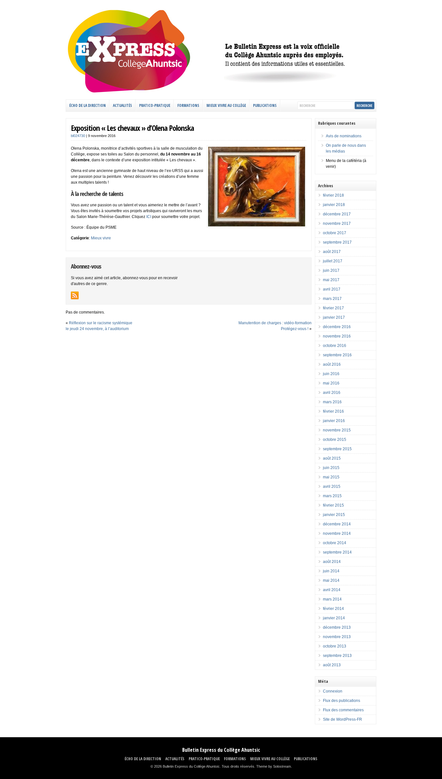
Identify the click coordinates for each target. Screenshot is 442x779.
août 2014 (332, 561)
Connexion (332, 691)
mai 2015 (331, 477)
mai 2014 (331, 580)
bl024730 (78, 136)
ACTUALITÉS (122, 105)
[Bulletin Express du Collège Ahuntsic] (221, 91)
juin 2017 (331, 270)
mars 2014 (332, 599)
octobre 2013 (334, 646)
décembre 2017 (337, 214)
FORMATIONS (188, 105)
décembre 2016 (337, 327)
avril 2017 (331, 289)
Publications (265, 105)
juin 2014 (331, 571)
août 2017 (332, 251)
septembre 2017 (337, 242)
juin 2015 (331, 467)
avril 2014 (331, 590)
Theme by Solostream (273, 766)
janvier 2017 (334, 317)
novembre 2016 (337, 336)
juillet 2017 (332, 261)
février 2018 (333, 195)
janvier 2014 (334, 618)
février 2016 (333, 411)
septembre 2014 (337, 552)
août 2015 (332, 458)
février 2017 (333, 308)
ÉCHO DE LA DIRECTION (87, 105)
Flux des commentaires (343, 710)
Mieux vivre (101, 238)
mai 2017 (331, 280)
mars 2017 (332, 298)
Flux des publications (341, 700)
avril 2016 (331, 392)
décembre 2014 (337, 524)
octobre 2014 (334, 543)
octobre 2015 (334, 439)
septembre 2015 (337, 449)
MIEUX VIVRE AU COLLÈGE (226, 105)
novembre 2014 (337, 533)
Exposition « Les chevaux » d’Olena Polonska (132, 127)
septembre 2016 (337, 355)
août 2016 (332, 364)
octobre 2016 (334, 345)
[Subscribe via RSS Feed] (75, 295)
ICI (148, 216)
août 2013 (332, 665)
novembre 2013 (337, 637)
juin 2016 (331, 374)
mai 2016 (331, 383)
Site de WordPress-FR (342, 719)
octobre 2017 (334, 233)
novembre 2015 (337, 430)
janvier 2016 (334, 420)
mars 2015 (332, 496)
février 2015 (333, 505)
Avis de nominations (343, 136)
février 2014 (333, 608)
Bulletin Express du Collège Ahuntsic (221, 749)
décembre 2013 (337, 627)
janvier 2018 (334, 204)
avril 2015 (331, 486)
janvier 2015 (334, 514)
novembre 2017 (337, 223)
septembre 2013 (337, 655)
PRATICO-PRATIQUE (154, 105)
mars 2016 (332, 402)
